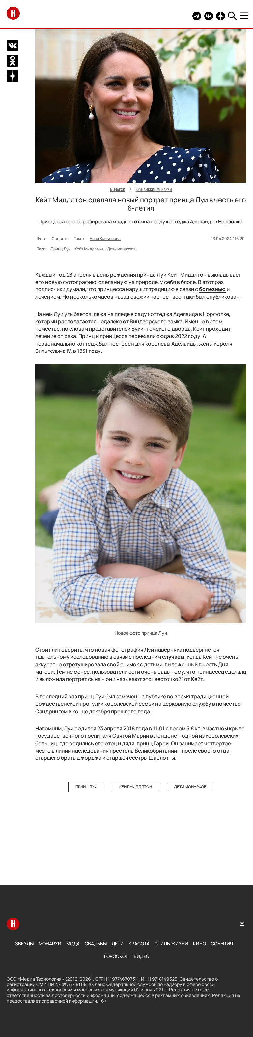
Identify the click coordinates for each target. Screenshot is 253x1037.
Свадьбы (96, 943)
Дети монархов (121, 248)
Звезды (24, 943)
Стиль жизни (171, 943)
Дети (118, 943)
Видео (141, 956)
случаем (173, 656)
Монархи (50, 943)
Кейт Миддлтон (88, 248)
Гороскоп (116, 956)
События (222, 943)
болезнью (212, 289)
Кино (199, 943)
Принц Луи (60, 248)
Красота (139, 943)
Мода (73, 943)
